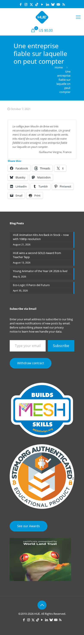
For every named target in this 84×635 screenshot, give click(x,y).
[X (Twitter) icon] (31, 4)
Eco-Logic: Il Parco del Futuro (31, 285)
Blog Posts (17, 223)
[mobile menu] (78, 16)
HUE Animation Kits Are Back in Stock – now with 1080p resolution (41, 237)
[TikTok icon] (36, 4)
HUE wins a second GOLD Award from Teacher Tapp (37, 255)
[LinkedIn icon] (47, 4)
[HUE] (42, 16)
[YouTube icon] (42, 4)
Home (59, 67)
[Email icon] (58, 4)
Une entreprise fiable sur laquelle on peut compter (63, 82)
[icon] (52, 4)
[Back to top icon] (42, 605)
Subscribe (61, 345)
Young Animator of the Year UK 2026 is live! (40, 271)
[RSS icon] (63, 4)
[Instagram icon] (26, 4)
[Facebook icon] (20, 4)
